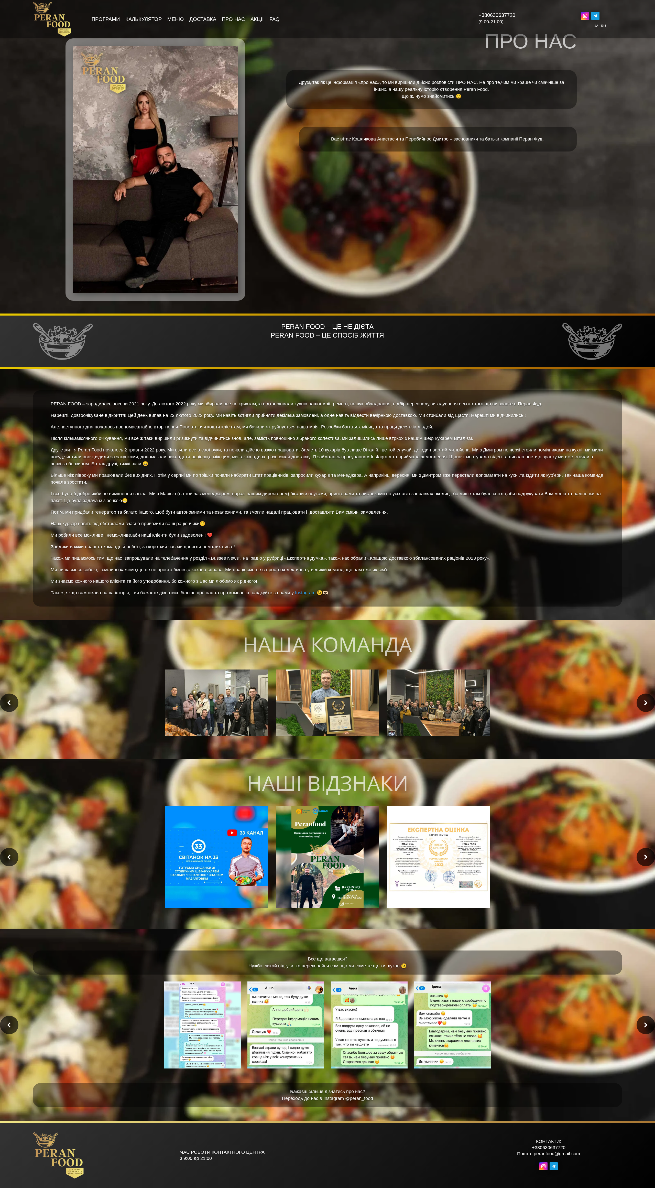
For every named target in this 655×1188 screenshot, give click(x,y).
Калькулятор (143, 19)
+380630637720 (496, 15)
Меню (175, 19)
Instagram (305, 592)
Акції (257, 19)
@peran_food (359, 1098)
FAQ (274, 19)
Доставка (202, 19)
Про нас (233, 19)
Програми (106, 19)
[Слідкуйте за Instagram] (585, 16)
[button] (9, 703)
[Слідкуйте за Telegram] (595, 16)
